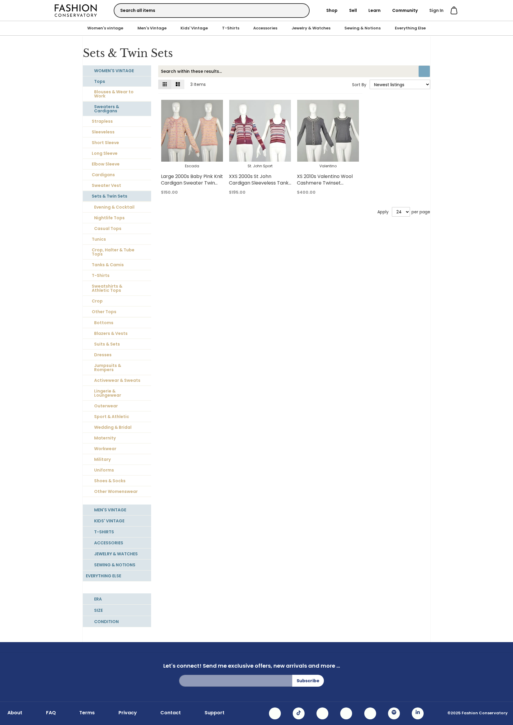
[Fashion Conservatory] (76, 10)
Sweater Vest (106, 185)
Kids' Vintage (194, 28)
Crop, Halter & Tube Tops (113, 252)
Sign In (436, 10)
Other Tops (104, 312)
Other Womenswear (116, 491)
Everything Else (410, 28)
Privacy (127, 712)
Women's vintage (105, 28)
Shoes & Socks (110, 481)
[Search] (299, 10)
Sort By (359, 85)
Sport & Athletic (111, 417)
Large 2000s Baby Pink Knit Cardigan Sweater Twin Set (192, 183)
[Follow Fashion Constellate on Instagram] (275, 713)
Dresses (103, 355)
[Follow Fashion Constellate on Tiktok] (299, 713)
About (14, 712)
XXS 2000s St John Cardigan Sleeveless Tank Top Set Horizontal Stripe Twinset (259, 186)
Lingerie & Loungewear (107, 393)
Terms (87, 712)
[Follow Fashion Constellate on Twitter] (346, 713)
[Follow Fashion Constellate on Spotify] (394, 713)
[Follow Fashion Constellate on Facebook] (322, 713)
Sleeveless (103, 132)
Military (102, 459)
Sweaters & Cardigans (106, 109)
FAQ (51, 712)
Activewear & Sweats (117, 380)
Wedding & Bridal (113, 427)
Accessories (265, 28)
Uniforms (104, 470)
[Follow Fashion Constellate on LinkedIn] (418, 713)
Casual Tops (107, 228)
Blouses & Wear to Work (114, 94)
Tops (99, 81)
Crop (97, 301)
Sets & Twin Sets (109, 196)
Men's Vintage (152, 28)
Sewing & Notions (362, 28)
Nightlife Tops (109, 218)
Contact (170, 712)
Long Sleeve (105, 153)
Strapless (102, 121)
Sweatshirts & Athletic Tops (107, 288)
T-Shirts (230, 28)
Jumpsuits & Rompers (107, 368)
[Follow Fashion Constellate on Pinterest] (370, 713)
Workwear (105, 449)
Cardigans (103, 175)
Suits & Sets (107, 344)
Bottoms (103, 323)
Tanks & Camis (108, 265)
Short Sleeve (105, 143)
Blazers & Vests (111, 333)
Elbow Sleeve (106, 164)
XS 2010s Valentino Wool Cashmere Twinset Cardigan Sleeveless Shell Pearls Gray (326, 186)
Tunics (99, 239)
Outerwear (106, 406)
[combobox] (211, 10)
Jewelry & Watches (311, 28)
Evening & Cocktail (114, 207)
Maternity (105, 438)
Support (214, 712)
